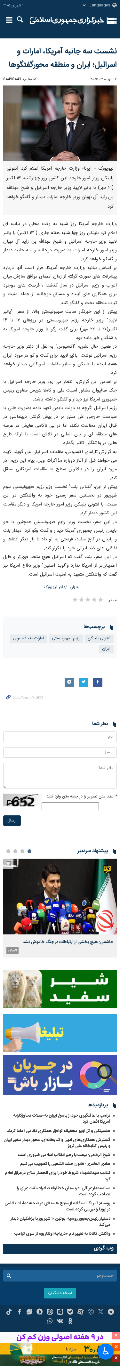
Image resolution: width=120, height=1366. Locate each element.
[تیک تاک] (9, 1312)
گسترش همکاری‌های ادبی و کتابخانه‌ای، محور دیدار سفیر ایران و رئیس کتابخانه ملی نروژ (57, 1143)
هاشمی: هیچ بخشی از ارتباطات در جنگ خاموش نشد (68, 942)
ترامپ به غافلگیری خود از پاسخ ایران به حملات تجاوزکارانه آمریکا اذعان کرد (61, 1118)
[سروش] (39, 1312)
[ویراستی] (29, 1312)
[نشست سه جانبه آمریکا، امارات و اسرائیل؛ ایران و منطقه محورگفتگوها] (60, 123)
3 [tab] (15, 851)
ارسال (12, 820)
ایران (106, 648)
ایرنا (67, 20)
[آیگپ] (60, 1312)
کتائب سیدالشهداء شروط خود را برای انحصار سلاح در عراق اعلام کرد (57, 1176)
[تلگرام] (111, 1312)
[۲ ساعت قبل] (60, 896)
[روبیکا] (90, 1312)
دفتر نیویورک (54, 587)
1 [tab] (29, 851)
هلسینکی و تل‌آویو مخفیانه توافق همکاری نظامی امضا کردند (58, 1131)
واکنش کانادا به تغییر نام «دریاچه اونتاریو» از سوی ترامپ (62, 1233)
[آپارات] (80, 1312)
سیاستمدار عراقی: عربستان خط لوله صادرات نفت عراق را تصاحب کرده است (63, 1191)
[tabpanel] (60, 908)
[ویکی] (60, 1322)
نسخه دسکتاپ (60, 1293)
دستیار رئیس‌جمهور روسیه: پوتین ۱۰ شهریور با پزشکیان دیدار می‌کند (60, 1221)
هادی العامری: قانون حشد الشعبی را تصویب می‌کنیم (65, 1164)
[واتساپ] (49, 1322)
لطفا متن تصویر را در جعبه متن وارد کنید (81, 797)
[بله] (70, 1312)
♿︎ (105, 1351)
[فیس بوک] (19, 1312)
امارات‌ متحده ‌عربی (28, 638)
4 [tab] (8, 851)
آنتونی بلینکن (99, 638)
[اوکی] (70, 1322)
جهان (74, 587)
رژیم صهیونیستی (66, 638)
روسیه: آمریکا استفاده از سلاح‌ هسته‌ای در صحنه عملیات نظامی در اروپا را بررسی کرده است (57, 1206)
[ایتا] (49, 1312)
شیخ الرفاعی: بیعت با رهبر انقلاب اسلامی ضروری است (64, 1155)
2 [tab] (22, 851)
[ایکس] (100, 1312)
